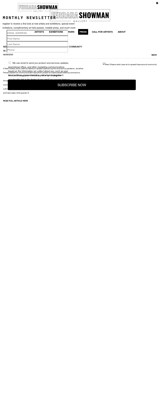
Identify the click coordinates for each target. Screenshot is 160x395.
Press (83, 31)
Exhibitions (56, 31)
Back (154, 55)
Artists (39, 31)
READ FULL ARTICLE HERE (15, 100)
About (122, 31)
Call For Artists (102, 31)
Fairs (71, 31)
